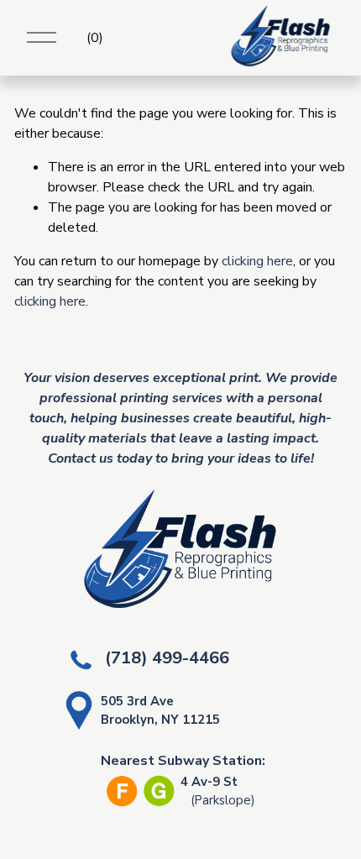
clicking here (257, 261)
